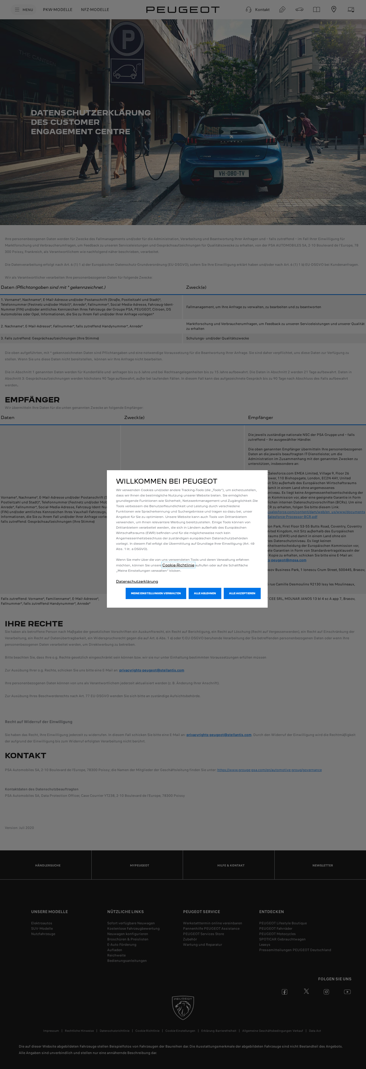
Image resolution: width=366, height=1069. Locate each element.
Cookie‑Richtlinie (178, 565)
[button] (156, 593)
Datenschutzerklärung (137, 581)
